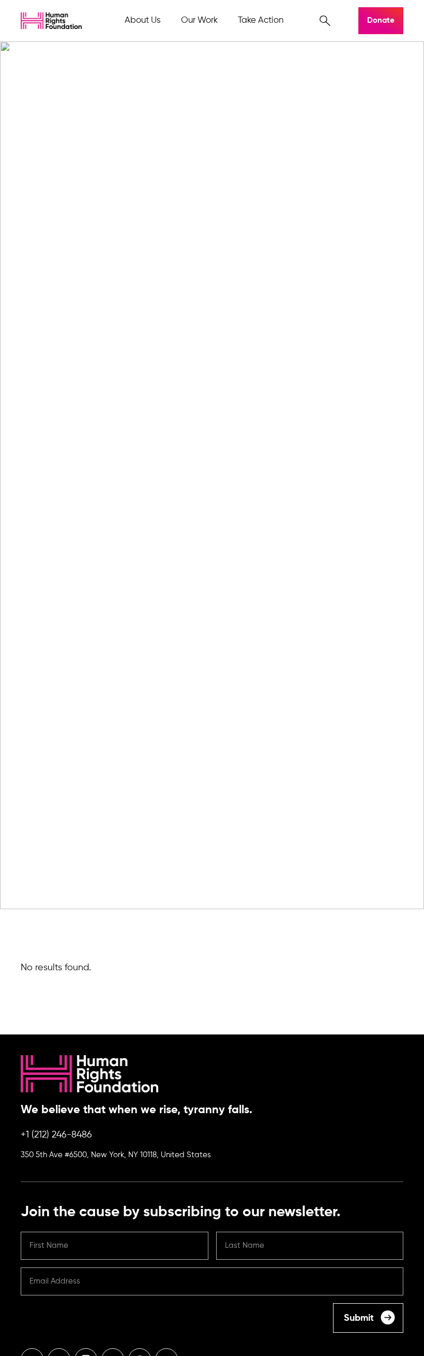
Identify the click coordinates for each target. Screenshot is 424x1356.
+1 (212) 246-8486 (56, 1135)
